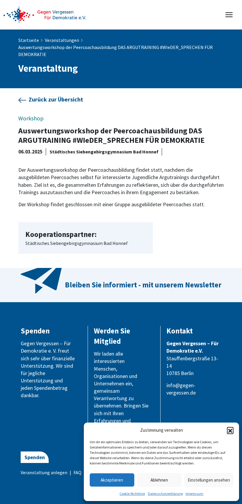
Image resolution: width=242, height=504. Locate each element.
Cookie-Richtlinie (132, 493)
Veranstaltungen (62, 40)
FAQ (77, 472)
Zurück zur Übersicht (56, 99)
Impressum (194, 493)
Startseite (28, 40)
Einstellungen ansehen (209, 480)
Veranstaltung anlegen (44, 472)
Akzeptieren (112, 480)
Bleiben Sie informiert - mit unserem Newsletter (143, 284)
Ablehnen (159, 480)
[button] (230, 430)
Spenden (34, 457)
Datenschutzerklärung (165, 493)
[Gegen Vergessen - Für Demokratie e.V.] (45, 14)
